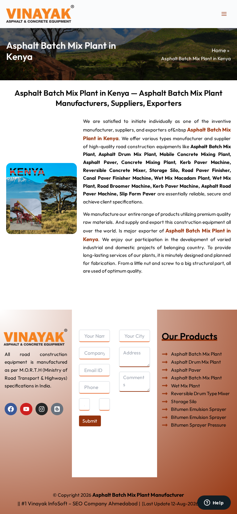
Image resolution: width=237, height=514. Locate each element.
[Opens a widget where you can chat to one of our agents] (214, 503)
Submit (89, 421)
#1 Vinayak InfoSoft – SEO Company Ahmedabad (79, 503)
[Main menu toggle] (224, 13)
